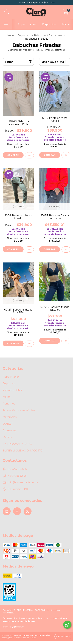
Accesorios (9, 430)
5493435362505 (17, 469)
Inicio (10, 35)
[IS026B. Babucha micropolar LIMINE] (29, 155)
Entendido (63, 636)
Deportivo (49, 24)
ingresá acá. (60, 618)
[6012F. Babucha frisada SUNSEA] (29, 344)
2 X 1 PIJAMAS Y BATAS (17, 443)
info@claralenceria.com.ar (23, 482)
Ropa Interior (27, 24)
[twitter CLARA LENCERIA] (28, 511)
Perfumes (9, 403)
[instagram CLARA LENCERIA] (7, 511)
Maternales (9, 417)
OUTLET (8, 423)
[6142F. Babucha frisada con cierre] (65, 249)
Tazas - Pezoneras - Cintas (19, 410)
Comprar (13, 155)
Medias (7, 437)
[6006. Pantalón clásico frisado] (29, 249)
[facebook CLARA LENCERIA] (17, 511)
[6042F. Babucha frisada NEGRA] (65, 341)
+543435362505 (17, 475)
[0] (66, 12)
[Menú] (6, 24)
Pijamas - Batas (12, 390)
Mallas (6, 396)
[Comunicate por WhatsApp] (67, 625)
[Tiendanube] (14, 627)
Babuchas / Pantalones (48, 35)
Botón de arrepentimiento (19, 621)
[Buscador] (7, 12)
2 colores (18, 206)
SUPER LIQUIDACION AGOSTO (23, 450)
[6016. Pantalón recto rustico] (65, 155)
